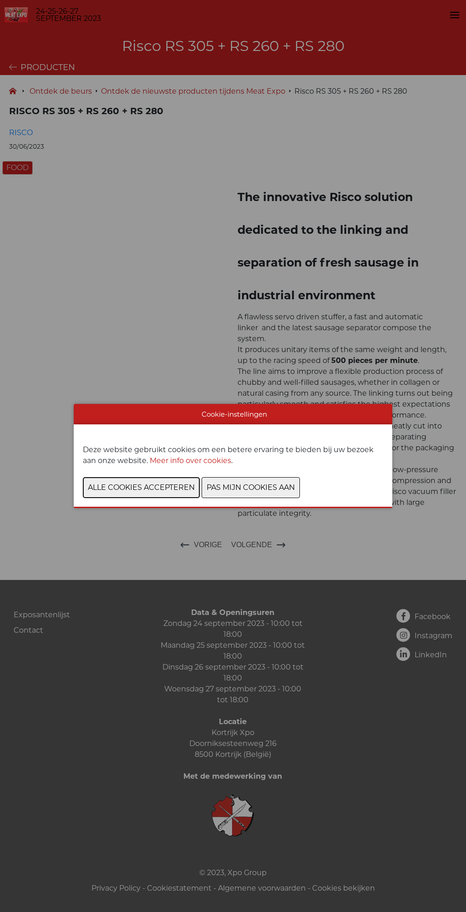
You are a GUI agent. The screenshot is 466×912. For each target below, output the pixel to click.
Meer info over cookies (190, 460)
